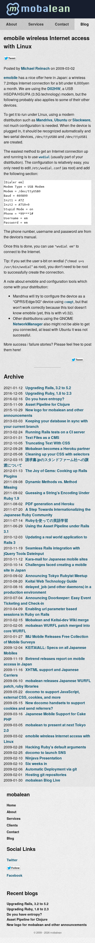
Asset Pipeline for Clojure (47, 404)
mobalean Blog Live (42, 780)
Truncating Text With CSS (47, 443)
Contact (62, 24)
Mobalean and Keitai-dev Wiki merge (57, 619)
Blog (84, 24)
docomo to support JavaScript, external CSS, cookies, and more (42, 694)
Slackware (81, 120)
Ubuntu (60, 120)
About (11, 24)
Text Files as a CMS (42, 437)
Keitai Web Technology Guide (51, 581)
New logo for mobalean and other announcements (47, 924)
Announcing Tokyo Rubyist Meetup (56, 575)
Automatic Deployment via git (51, 769)
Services (36, 24)
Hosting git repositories (45, 774)
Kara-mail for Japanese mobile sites (56, 559)
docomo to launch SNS (45, 752)
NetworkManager (28, 324)
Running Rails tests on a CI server (55, 432)
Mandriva (44, 120)
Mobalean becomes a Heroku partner (57, 448)
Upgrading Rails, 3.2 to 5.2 (48, 387)
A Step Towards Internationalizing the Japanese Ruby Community (47, 512)
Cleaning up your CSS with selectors (57, 454)
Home (11, 805)
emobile (11, 77)
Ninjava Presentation (43, 758)
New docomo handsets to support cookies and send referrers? (44, 705)
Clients (12, 825)
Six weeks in (36, 763)
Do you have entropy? (44, 398)
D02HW (53, 88)
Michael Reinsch (35, 68)
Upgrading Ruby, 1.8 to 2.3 (48, 393)
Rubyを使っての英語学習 (46, 520)
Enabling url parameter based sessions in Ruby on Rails (40, 611)
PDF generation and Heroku (49, 503)
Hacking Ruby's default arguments (55, 747)
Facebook (14, 875)
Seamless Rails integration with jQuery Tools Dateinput (42, 550)
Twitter (12, 860)
